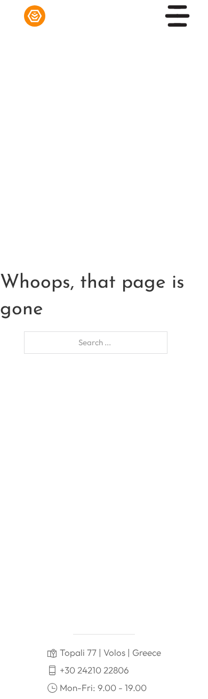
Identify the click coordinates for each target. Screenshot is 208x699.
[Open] (177, 16)
